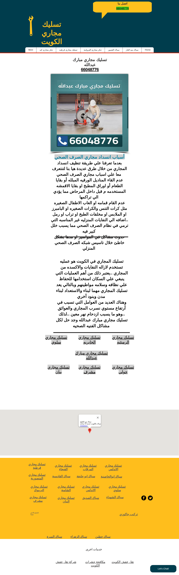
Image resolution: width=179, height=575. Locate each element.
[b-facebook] (143, 497)
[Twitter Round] (150, 497)
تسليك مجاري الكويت (51, 33)
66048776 (90, 69)
